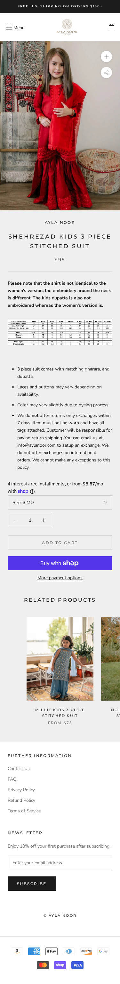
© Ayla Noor (60, 915)
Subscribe (32, 883)
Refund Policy (21, 800)
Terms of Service (24, 811)
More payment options (60, 578)
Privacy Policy (21, 790)
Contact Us (19, 769)
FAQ (12, 779)
